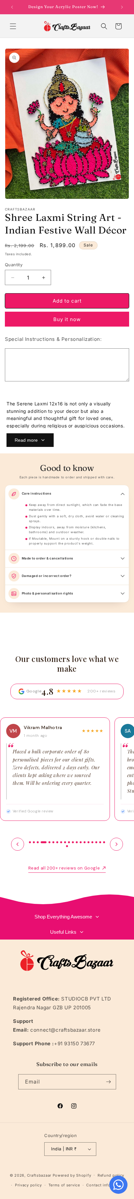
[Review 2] (34, 842)
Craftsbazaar (39, 1175)
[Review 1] (30, 842)
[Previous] (17, 844)
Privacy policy (28, 1185)
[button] (13, 26)
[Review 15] (88, 842)
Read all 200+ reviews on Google (64, 868)
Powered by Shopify (72, 1175)
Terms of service (64, 1185)
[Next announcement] (122, 7)
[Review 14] (85, 842)
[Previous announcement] (12, 7)
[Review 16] (92, 842)
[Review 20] (67, 846)
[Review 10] (69, 842)
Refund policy (111, 1175)
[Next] (116, 844)
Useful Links (63, 932)
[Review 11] (73, 842)
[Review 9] (65, 842)
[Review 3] (38, 842)
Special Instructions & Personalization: (53, 339)
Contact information (105, 1185)
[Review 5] (49, 842)
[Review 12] (77, 842)
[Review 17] (96, 842)
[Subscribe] (108, 1081)
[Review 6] (53, 842)
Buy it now (67, 319)
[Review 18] (100, 842)
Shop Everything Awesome (63, 916)
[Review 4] (44, 842)
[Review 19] (104, 842)
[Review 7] (57, 842)
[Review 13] (81, 842)
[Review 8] (61, 842)
